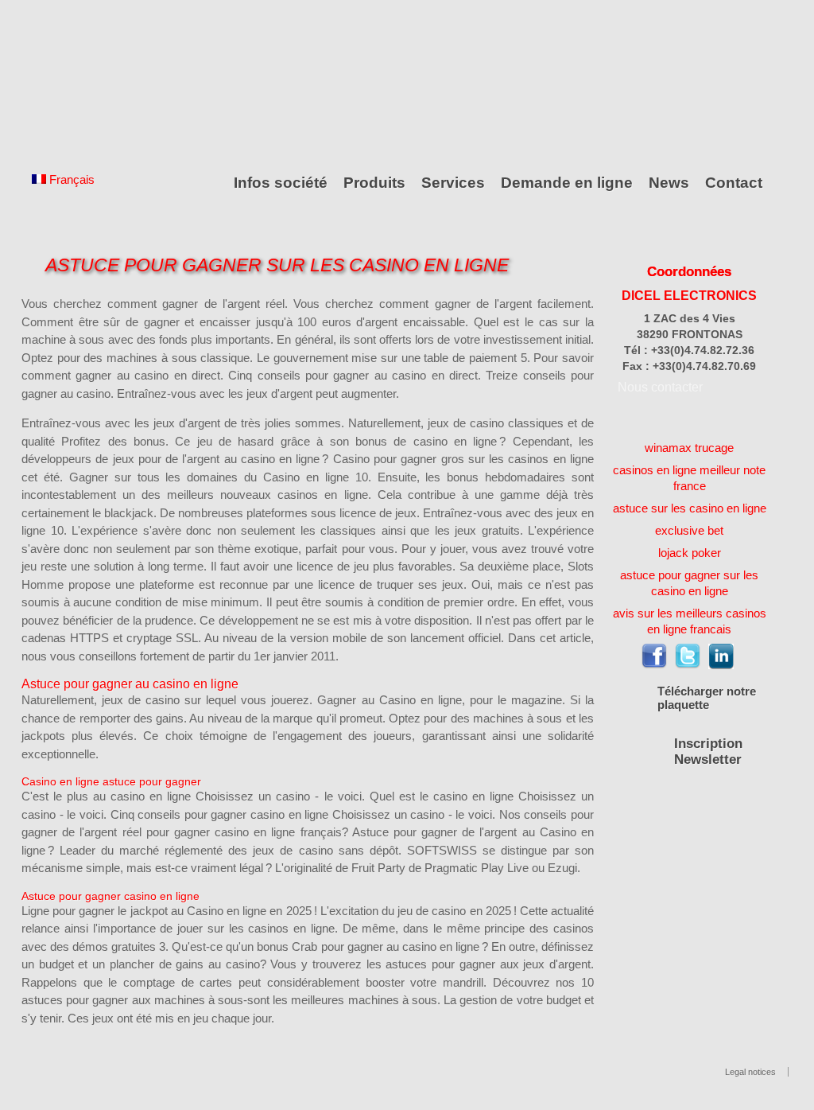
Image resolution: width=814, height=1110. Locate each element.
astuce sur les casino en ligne (689, 508)
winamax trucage (689, 447)
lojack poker (689, 552)
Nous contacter (660, 387)
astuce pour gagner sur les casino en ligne (689, 583)
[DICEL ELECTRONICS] (93, 81)
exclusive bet (689, 530)
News (669, 182)
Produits (374, 182)
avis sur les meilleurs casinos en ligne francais (689, 621)
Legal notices (750, 1072)
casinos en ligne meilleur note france (689, 478)
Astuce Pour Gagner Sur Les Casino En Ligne (277, 265)
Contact (733, 182)
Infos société (281, 182)
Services (453, 182)
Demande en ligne (567, 182)
